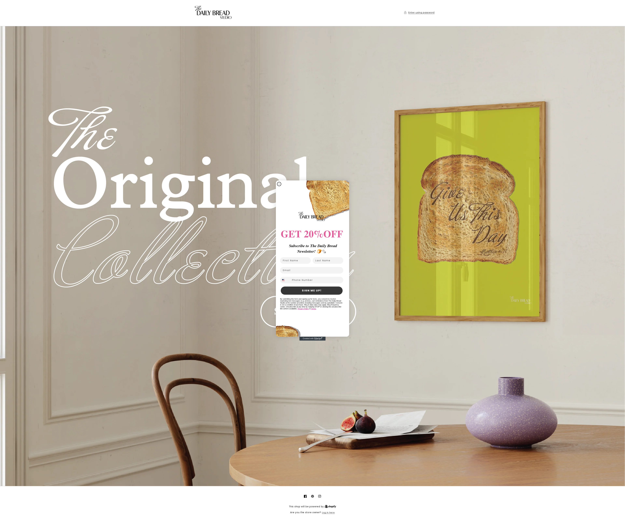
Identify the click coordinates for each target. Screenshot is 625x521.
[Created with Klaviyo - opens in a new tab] (312, 339)
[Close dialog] (279, 184)
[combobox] (285, 280)
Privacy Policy (303, 309)
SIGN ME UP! (312, 290)
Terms (313, 309)
